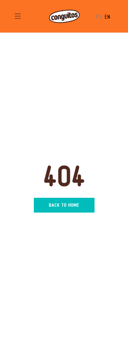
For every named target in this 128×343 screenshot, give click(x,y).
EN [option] (107, 17)
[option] (107, 16)
